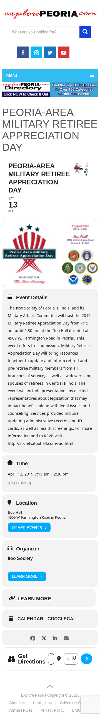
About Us (17, 703)
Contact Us (42, 703)
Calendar (30, 618)
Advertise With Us (75, 703)
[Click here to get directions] (86, 658)
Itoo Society (20, 558)
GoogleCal (62, 618)
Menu (11, 75)
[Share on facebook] (33, 637)
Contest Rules (20, 710)
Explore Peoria (33, 695)
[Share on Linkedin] (55, 637)
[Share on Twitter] (44, 637)
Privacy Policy (52, 710)
